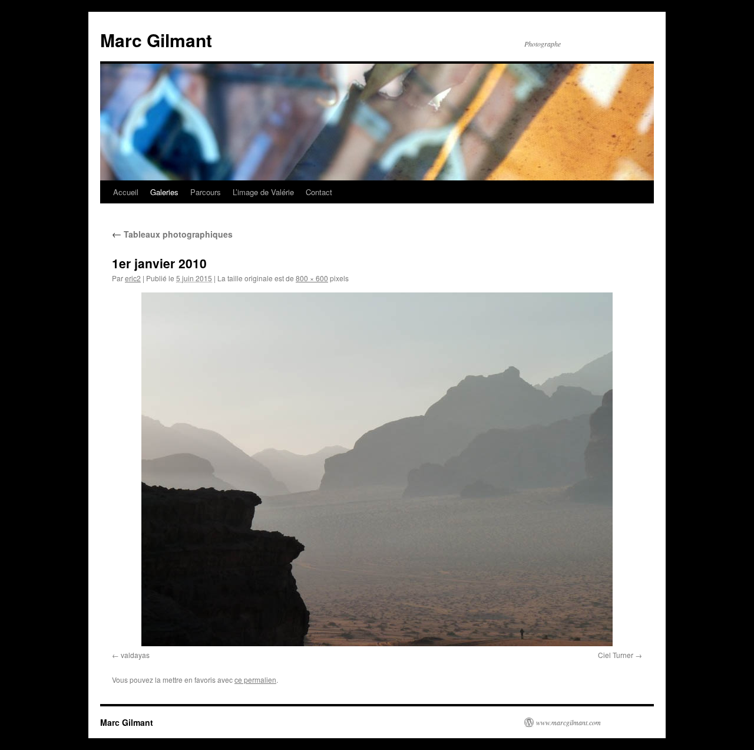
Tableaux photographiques (172, 234)
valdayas (135, 655)
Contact (319, 192)
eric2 (133, 278)
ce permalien (255, 680)
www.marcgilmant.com (568, 722)
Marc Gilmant (156, 39)
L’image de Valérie (263, 192)
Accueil (125, 192)
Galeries (164, 192)
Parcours (205, 192)
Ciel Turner (615, 655)
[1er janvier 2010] (377, 469)
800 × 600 (312, 278)
